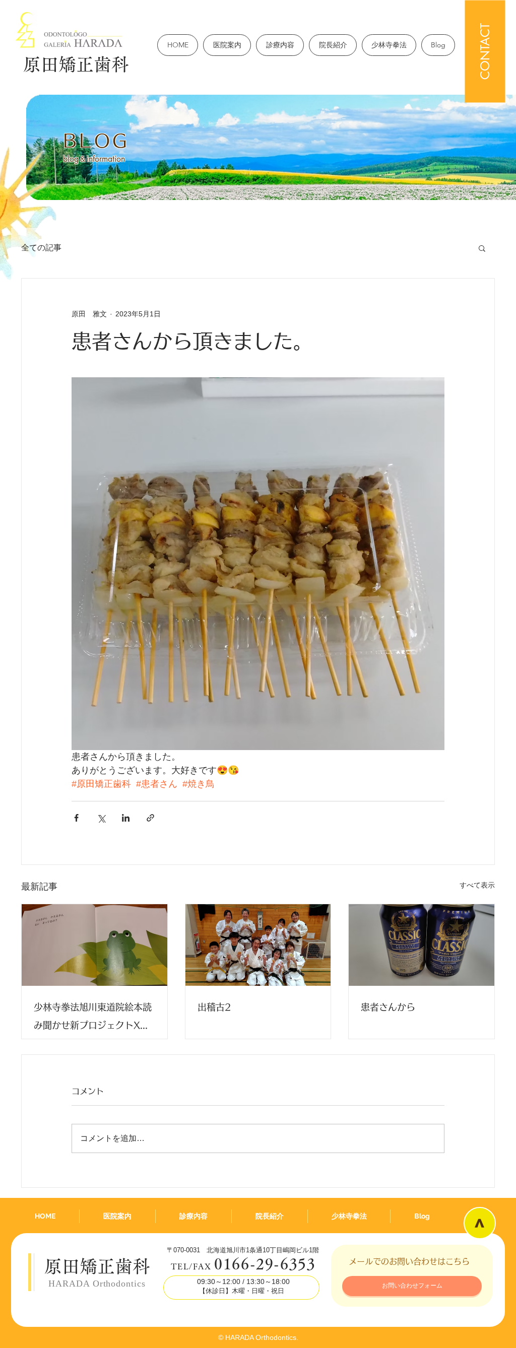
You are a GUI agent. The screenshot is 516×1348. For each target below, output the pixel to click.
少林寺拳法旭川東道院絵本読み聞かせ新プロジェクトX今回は (93, 1018)
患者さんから (388, 1007)
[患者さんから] (421, 945)
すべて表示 (477, 885)
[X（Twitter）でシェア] (101, 818)
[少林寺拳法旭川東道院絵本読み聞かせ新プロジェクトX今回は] (94, 945)
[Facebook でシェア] (76, 818)
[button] (482, 248)
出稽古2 (214, 1007)
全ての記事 (41, 247)
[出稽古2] (258, 945)
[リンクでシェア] (150, 818)
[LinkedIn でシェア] (126, 818)
